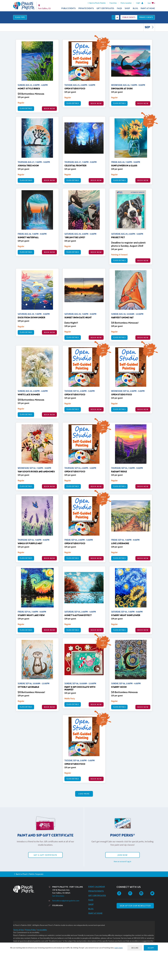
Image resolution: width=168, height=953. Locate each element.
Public (128, 17)
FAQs (119, 8)
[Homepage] (31, 889)
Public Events (68, 8)
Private (146, 17)
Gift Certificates (105, 8)
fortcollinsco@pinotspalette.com (65, 900)
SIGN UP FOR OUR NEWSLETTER (135, 906)
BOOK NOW (49, 108)
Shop (127, 8)
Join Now (122, 855)
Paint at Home (148, 8)
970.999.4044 (57, 905)
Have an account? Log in (122, 861)
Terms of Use (18, 930)
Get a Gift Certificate (45, 855)
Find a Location (126, 3)
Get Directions (58, 896)
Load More (84, 794)
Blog (135, 8)
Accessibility (42, 930)
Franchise (113, 3)
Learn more (118, 948)
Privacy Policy (30, 930)
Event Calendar (96, 886)
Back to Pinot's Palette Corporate (29, 874)
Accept (151, 948)
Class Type (20, 17)
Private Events (86, 8)
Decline (134, 948)
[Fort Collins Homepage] (24, 5)
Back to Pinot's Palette (97, 3)
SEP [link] (148, 27)
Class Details (26, 108)
